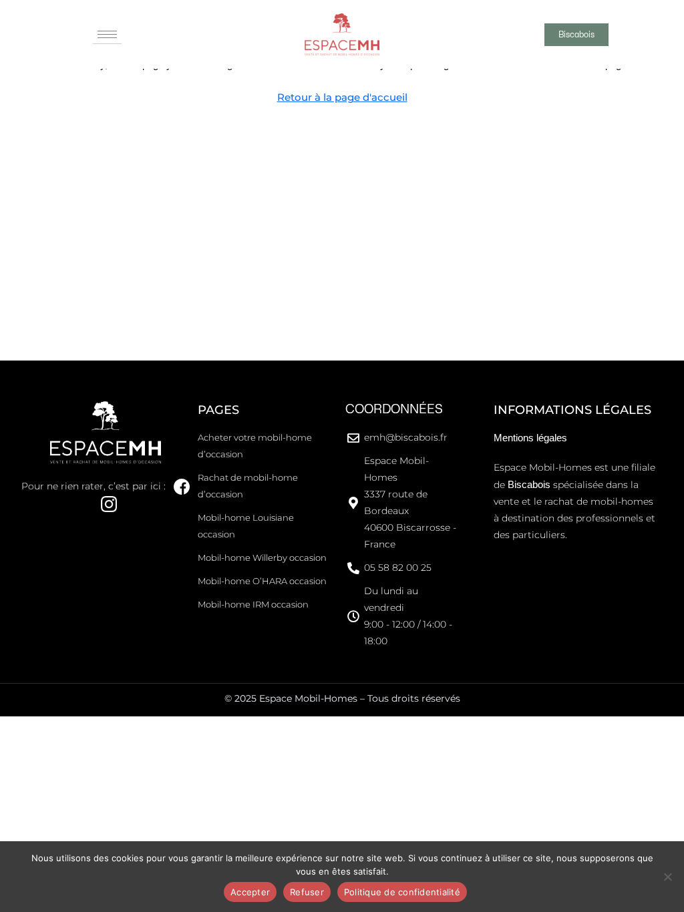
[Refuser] (667, 876)
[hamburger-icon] (107, 34)
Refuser (307, 892)
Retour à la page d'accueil (342, 97)
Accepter (250, 892)
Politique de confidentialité (402, 892)
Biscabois (529, 484)
